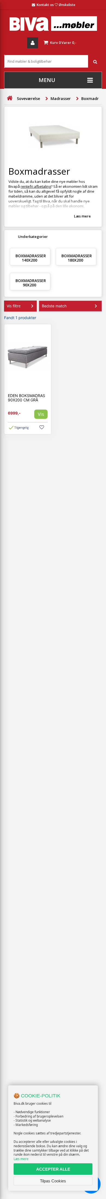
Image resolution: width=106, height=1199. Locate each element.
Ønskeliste (67, 4)
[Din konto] (32, 42)
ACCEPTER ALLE (53, 1169)
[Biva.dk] (53, 24)
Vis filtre (14, 305)
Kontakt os (45, 4)
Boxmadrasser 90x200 (30, 282)
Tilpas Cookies (53, 1181)
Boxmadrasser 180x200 (76, 258)
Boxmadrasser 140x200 (30, 258)
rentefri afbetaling (36, 186)
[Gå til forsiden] (9, 98)
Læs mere (21, 1158)
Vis (41, 414)
